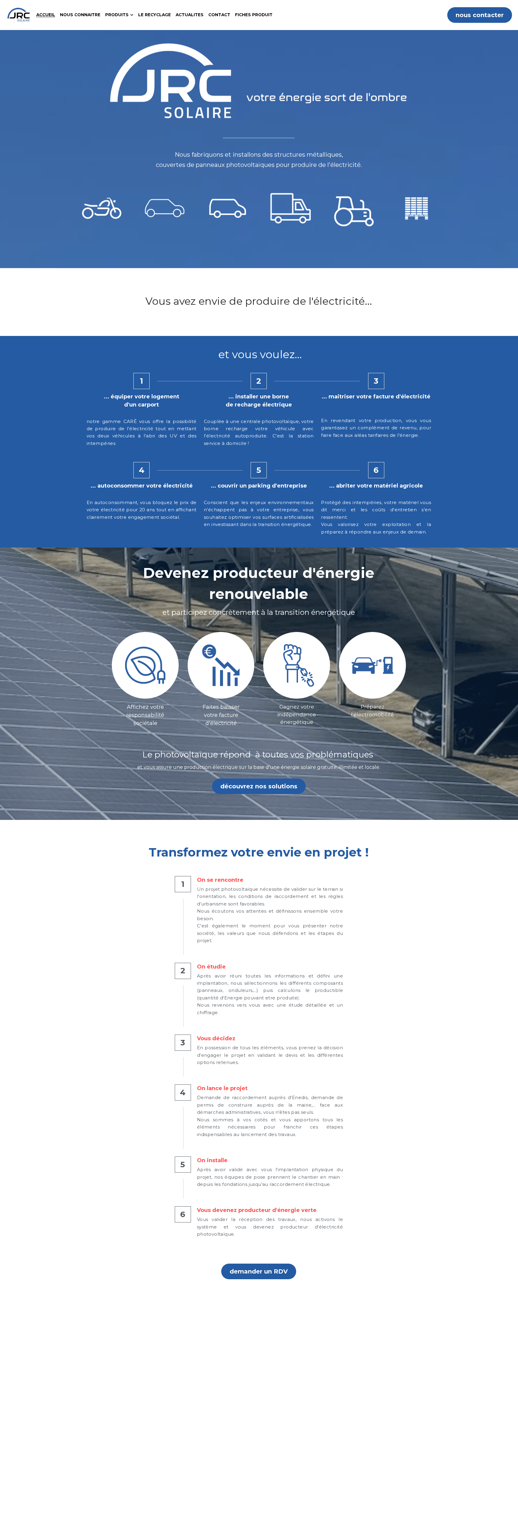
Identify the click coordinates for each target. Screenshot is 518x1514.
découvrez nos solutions (258, 786)
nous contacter (480, 15)
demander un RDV (259, 1271)
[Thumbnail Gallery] (101, 208)
